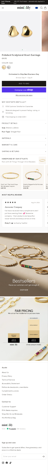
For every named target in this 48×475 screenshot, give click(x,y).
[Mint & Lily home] (24, 8)
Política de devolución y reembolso (15, 387)
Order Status (7, 395)
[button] (45, 7)
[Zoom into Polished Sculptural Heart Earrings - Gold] (20, 31)
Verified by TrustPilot (20, 223)
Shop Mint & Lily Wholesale (12, 414)
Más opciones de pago (24, 95)
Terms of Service (8, 380)
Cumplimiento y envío (10, 391)
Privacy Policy (7, 376)
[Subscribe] (43, 456)
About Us (5, 372)
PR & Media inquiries (9, 410)
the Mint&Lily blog (9, 418)
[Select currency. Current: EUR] (37, 8)
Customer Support (9, 407)
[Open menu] (2, 7)
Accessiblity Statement (11, 384)
